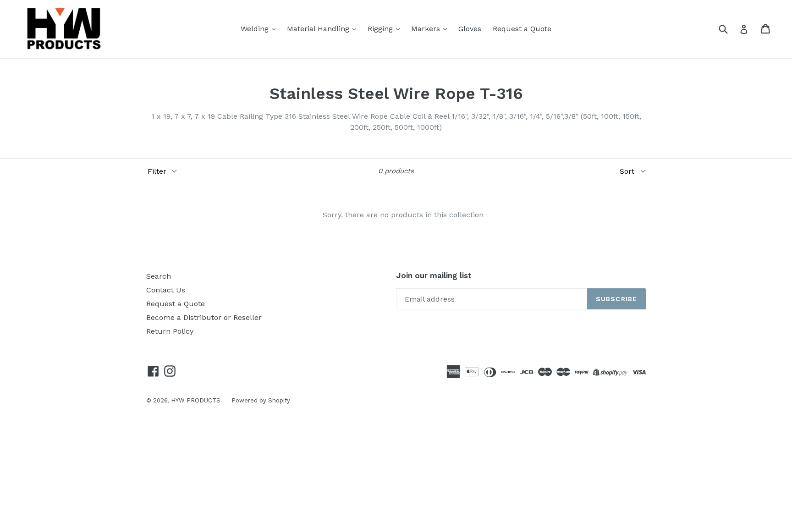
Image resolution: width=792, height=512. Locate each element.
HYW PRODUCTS (196, 400)
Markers (426, 28)
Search (158, 276)
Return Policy (169, 331)
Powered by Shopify (260, 400)
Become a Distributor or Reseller (204, 317)
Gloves (469, 28)
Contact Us (165, 290)
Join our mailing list (434, 275)
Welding (256, 28)
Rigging (381, 28)
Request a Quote (522, 28)
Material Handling (319, 28)
